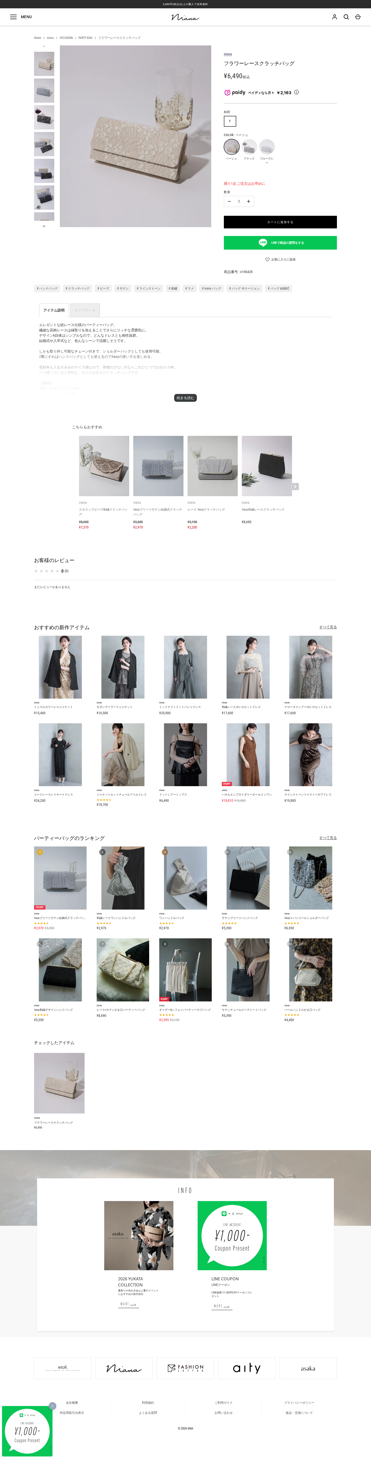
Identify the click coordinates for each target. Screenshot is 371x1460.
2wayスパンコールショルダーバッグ (306, 918)
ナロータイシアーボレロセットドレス (308, 707)
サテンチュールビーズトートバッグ (244, 1010)
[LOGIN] (334, 16)
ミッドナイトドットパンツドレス (180, 707)
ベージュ (231, 146)
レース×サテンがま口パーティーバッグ (121, 1010)
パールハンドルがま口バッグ (302, 1010)
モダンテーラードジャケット (115, 707)
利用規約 (148, 1402)
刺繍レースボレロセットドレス (241, 707)
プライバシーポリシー (299, 1402)
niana (50, 38)
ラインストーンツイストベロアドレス (308, 794)
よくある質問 (148, 1413)
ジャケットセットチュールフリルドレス (122, 794)
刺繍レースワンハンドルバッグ (116, 918)
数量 (227, 192)
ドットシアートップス (173, 794)
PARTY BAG (85, 38)
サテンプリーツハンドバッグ (240, 918)
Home (37, 38)
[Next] (44, 226)
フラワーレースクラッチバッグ (119, 38)
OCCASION (66, 38)
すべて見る (328, 627)
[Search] (346, 16)
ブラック (249, 146)
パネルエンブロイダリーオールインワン (247, 794)
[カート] (357, 16)
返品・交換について (299, 1413)
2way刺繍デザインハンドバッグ (53, 1010)
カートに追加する (280, 222)
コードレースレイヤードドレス (53, 794)
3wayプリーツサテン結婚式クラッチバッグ (60, 918)
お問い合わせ (224, 1413)
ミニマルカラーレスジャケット (53, 707)
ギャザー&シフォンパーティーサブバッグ (185, 1010)
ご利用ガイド (224, 1402)
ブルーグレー (266, 146)
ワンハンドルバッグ (171, 918)
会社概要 (72, 1402)
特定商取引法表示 (72, 1413)
